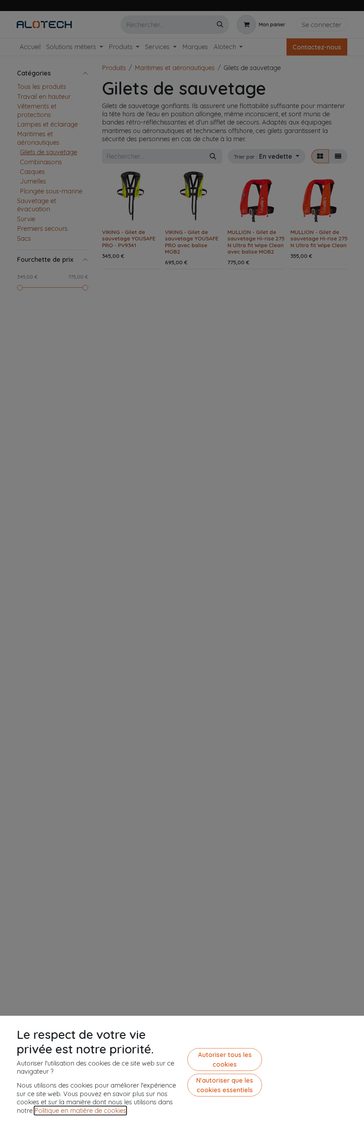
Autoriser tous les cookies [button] (225, 1059)
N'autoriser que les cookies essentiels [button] (224, 1085)
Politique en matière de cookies (80, 1110)
